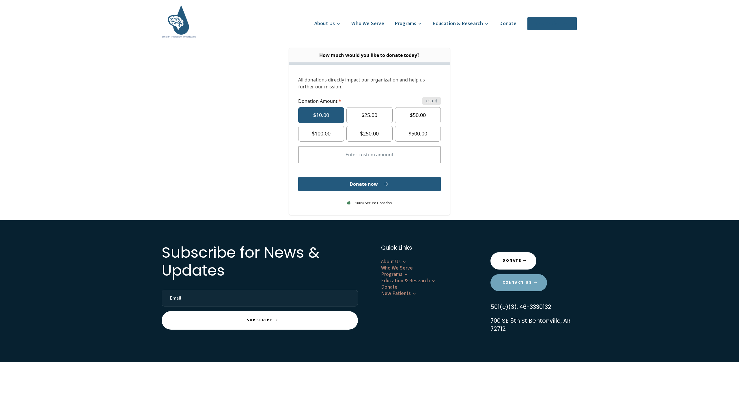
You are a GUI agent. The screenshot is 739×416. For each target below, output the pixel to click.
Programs (406, 23)
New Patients (549, 23)
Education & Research (458, 23)
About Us (324, 23)
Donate (507, 23)
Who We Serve (367, 23)
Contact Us (517, 282)
